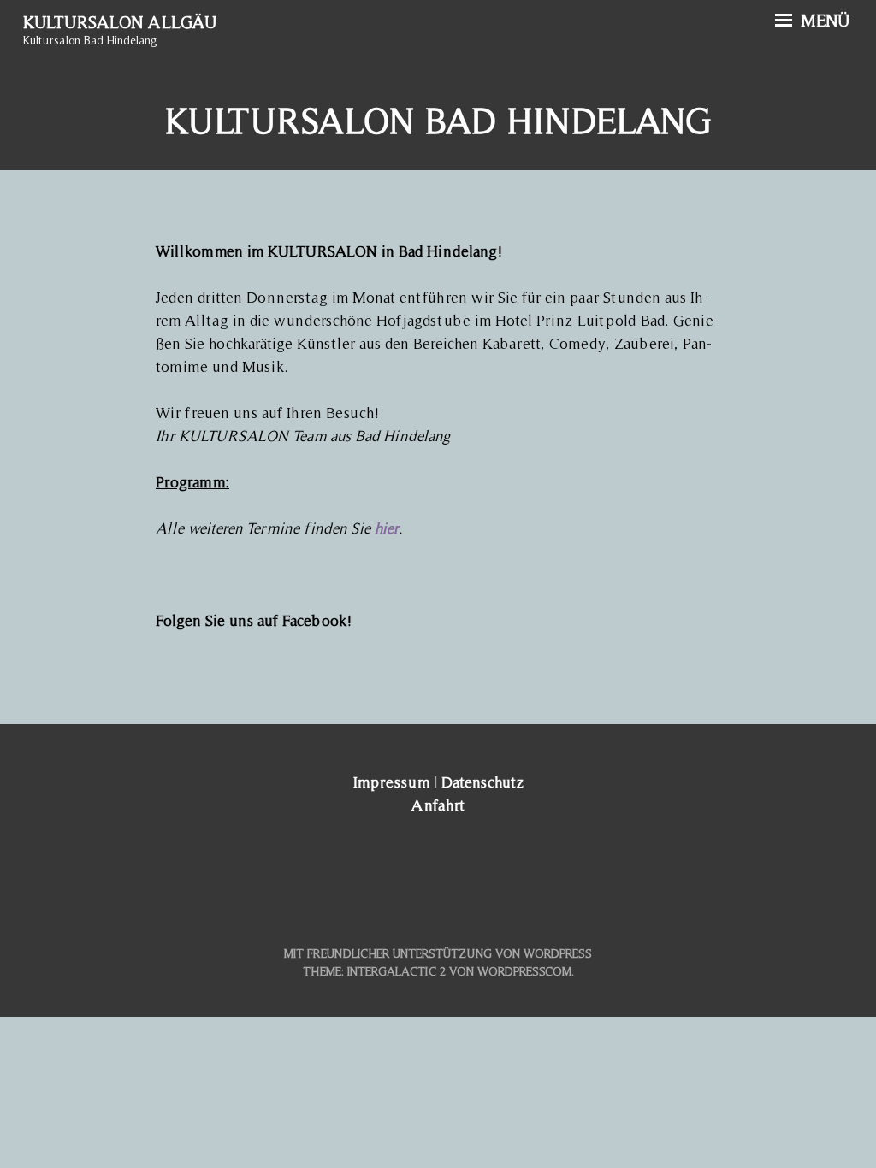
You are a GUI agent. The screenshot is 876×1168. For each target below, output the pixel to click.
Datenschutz (482, 782)
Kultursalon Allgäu (119, 22)
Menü (823, 20)
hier (387, 528)
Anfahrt (438, 805)
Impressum (391, 782)
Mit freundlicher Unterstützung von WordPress (438, 953)
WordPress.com (524, 971)
